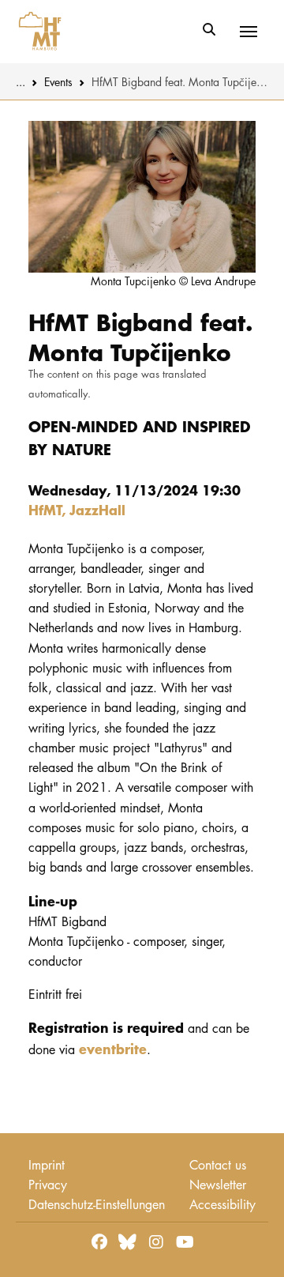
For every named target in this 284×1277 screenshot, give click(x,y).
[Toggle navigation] (248, 31)
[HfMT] (36, 31)
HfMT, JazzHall (76, 509)
